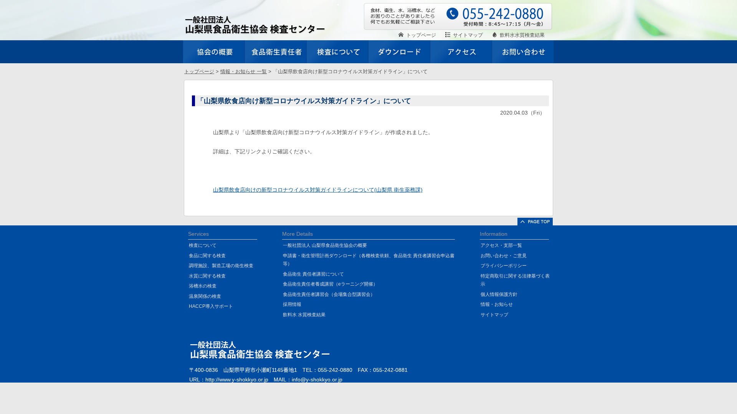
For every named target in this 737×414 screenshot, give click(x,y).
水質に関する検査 (207, 276)
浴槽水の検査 (202, 286)
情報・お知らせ (497, 304)
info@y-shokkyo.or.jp (317, 379)
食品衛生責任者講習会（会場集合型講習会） (329, 294)
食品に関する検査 (207, 255)
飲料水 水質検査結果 (304, 314)
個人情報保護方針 (499, 294)
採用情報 (292, 304)
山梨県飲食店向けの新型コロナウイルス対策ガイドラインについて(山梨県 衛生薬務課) (318, 190)
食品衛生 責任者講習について (313, 274)
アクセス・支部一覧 (501, 245)
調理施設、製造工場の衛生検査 (221, 265)
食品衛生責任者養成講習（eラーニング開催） (330, 284)
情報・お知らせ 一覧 (243, 71)
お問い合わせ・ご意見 (504, 255)
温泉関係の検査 (205, 296)
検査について (202, 245)
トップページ (199, 71)
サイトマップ (494, 314)
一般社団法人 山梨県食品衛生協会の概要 (325, 245)
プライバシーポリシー (504, 265)
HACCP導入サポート (211, 306)
